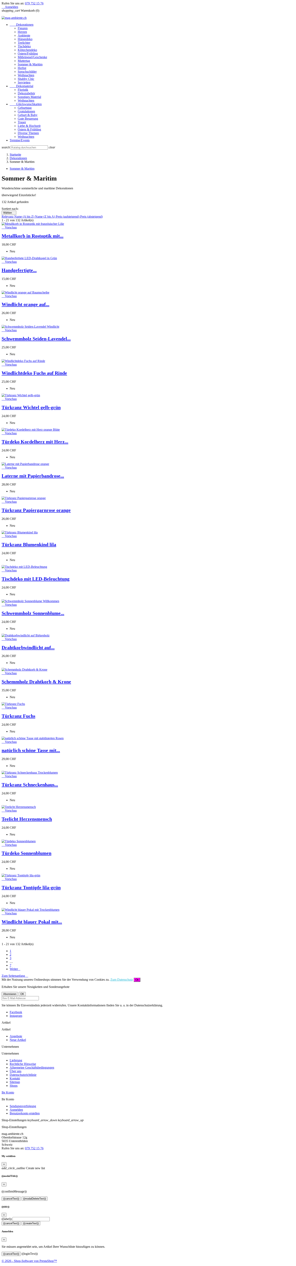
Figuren (23, 28)
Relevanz (8, 216)
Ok (137, 979)
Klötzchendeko (27, 50)
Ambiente (24, 35)
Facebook (16, 1012)
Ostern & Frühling (29, 129)
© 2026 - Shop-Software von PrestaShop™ (29, 1261)
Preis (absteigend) (91, 216)
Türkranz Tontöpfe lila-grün (31, 887)
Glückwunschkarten (26, 104)
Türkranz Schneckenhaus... (30, 784)
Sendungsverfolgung (23, 1106)
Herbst (22, 68)
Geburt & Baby (27, 115)
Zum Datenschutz (121, 979)
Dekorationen (21, 24)
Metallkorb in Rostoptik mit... (32, 236)
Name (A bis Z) (24, 216)
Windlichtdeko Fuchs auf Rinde (34, 373)
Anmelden (16, 1109)
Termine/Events (20, 140)
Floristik (23, 89)
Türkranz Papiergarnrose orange (36, 510)
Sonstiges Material (29, 97)
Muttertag (24, 60)
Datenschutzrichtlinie (23, 1074)
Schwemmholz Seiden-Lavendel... (36, 338)
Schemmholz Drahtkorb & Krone (36, 681)
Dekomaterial (21, 86)
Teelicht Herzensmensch (27, 819)
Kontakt (15, 1078)
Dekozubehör (26, 93)
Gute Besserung (28, 118)
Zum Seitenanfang (15, 975)
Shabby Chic (26, 79)
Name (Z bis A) (45, 216)
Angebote (16, 1036)
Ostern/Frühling (28, 53)
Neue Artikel (18, 1040)
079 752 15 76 (34, 3)
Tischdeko (24, 46)
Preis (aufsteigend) (68, 216)
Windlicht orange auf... (25, 304)
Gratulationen (26, 111)
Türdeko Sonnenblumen (26, 853)
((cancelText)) (11, 1198)
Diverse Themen (28, 133)
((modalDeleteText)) (34, 1198)
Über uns (15, 1071)
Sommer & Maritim (30, 64)
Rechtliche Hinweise (23, 1064)
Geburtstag (25, 107)
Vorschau (9, 227)
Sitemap (15, 1082)
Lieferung (16, 1060)
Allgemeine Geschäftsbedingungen (32, 1067)
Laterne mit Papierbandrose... (33, 475)
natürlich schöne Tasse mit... (31, 750)
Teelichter (24, 42)
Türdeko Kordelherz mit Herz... (35, 441)
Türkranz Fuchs (18, 716)
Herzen (22, 32)
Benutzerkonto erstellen (25, 1113)
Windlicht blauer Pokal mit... (32, 921)
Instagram (16, 1015)
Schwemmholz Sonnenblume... (33, 613)
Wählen (9, 212)
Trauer (22, 122)
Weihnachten (26, 75)
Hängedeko (25, 39)
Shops (14, 1085)
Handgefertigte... (19, 270)
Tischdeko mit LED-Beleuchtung (35, 578)
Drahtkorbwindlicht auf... (28, 647)
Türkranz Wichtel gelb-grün (31, 407)
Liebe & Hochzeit (29, 126)
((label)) (7, 1219)
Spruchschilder (27, 71)
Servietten (24, 82)
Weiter (15, 969)
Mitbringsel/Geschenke (32, 57)
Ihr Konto (8, 1092)
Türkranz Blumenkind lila (29, 544)
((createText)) (31, 1223)
